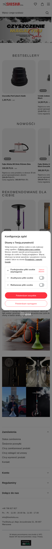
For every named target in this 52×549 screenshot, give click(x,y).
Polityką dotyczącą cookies (29, 249)
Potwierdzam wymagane (26, 303)
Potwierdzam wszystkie (26, 295)
